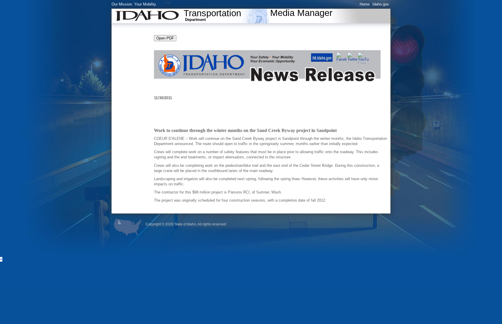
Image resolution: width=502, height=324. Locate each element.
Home (365, 4)
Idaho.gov (380, 4)
